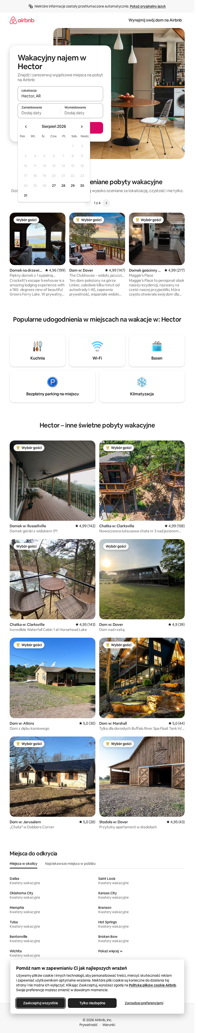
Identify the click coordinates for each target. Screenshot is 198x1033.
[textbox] (39, 113)
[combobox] (60, 96)
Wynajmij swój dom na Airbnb (155, 20)
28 (63, 185)
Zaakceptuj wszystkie (40, 1003)
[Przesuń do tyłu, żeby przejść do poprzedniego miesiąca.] (26, 126)
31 (25, 195)
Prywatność (88, 1025)
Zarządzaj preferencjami (144, 1003)
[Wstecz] (88, 203)
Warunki (108, 1025)
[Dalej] (106, 203)
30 (82, 185)
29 (73, 185)
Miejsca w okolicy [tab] (23, 863)
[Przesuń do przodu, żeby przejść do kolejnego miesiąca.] (81, 126)
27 (54, 185)
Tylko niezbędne (92, 1003)
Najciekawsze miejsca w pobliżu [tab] (70, 863)
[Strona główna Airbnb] (22, 20)
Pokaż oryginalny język (148, 6)
